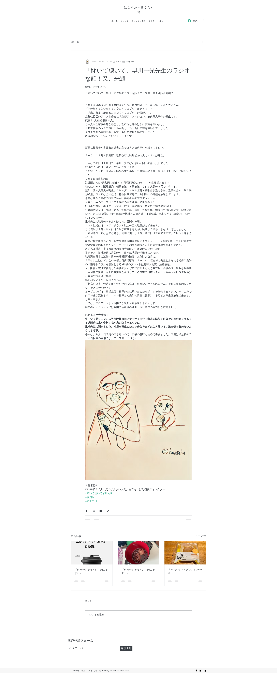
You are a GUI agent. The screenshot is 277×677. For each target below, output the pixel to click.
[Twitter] (200, 670)
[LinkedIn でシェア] (100, 510)
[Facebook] (196, 670)
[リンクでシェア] (107, 510)
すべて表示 (201, 536)
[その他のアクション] (190, 61)
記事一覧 (75, 42)
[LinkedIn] (204, 670)
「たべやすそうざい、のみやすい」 (91, 571)
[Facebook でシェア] (86, 510)
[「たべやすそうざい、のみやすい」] (92, 552)
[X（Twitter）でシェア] (93, 510)
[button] (204, 21)
